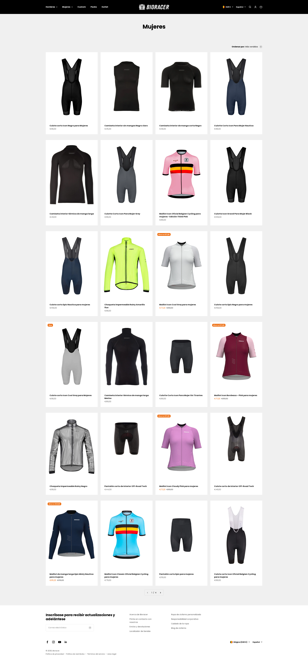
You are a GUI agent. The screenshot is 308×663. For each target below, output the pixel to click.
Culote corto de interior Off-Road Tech (234, 486)
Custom (81, 7)
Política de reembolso (75, 654)
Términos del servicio (96, 654)
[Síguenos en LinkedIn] (65, 642)
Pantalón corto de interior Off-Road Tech (125, 486)
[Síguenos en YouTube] (59, 642)
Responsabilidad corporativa (184, 619)
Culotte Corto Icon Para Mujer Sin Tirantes (180, 395)
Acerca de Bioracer (138, 614)
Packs (94, 7)
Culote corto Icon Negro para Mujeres (69, 125)
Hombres (50, 7)
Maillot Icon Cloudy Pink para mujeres (178, 486)
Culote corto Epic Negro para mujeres (233, 304)
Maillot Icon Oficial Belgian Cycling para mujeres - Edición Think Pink (180, 215)
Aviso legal (111, 654)
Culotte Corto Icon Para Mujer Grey (122, 213)
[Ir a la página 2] (160, 593)
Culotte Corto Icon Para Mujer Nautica (233, 125)
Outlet (105, 7)
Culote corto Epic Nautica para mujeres (70, 304)
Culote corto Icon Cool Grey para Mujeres (71, 395)
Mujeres (66, 7)
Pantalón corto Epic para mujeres (176, 574)
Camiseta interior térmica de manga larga (72, 213)
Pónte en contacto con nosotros (140, 621)
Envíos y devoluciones (139, 626)
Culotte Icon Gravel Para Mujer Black (233, 213)
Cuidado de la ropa (180, 623)
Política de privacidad (55, 654)
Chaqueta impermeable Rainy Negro (68, 486)
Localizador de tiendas (140, 631)
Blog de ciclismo (178, 628)
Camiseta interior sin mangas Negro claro (126, 125)
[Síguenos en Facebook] (47, 642)
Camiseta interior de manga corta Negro (180, 125)
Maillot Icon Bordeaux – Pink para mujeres (235, 395)
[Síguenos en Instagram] (53, 642)
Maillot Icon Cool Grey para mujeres (177, 304)
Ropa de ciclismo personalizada (186, 614)
